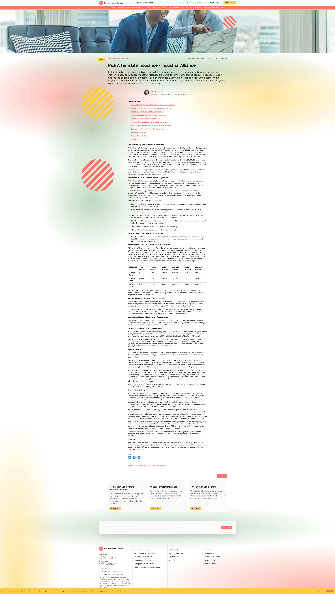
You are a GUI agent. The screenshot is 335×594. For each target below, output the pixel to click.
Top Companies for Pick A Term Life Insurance (151, 125)
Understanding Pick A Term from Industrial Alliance (153, 105)
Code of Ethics (210, 564)
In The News (208, 550)
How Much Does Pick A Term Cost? (145, 119)
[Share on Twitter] (129, 457)
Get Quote (227, 527)
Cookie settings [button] (319, 591)
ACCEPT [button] (329, 591)
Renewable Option (139, 132)
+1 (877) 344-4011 (213, 3)
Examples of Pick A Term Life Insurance (148, 129)
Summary (135, 139)
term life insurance (147, 466)
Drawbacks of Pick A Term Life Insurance (148, 115)
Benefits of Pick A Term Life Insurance (147, 112)
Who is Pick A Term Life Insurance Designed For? (151, 108)
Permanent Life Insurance (134, 7)
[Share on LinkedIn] (138, 457)
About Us (190, 3)
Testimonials (209, 553)
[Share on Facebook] (134, 457)
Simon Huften (157, 91)
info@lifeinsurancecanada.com (112, 571)
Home (181, 3)
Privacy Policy (209, 560)
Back (101, 60)
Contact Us (200, 3)
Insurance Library (176, 553)
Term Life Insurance (117, 7)
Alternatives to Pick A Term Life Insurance (149, 122)
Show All (221, 476)
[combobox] (195, 527)
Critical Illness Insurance (175, 7)
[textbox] (195, 527)
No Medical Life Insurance (144, 557)
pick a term (133, 466)
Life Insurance (114, 59)
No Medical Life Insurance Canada (155, 7)
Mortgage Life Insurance (193, 7)
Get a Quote (229, 3)
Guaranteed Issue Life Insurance (213, 7)
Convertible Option (139, 136)
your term (161, 466)
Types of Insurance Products (144, 2)
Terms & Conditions (212, 557)
